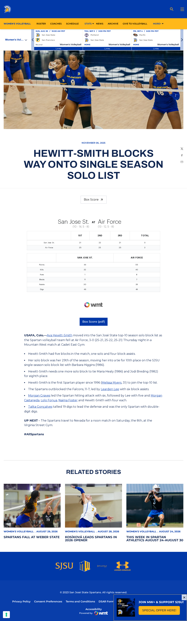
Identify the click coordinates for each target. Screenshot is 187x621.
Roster (41, 23)
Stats (88, 23)
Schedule (72, 23)
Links (58, 48)
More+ (157, 23)
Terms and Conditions (80, 601)
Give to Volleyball (135, 23)
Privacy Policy (21, 601)
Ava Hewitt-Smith (59, 335)
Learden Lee (110, 389)
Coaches (56, 23)
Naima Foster (68, 400)
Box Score (91, 199)
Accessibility (93, 609)
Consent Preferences (48, 601)
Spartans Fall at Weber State (32, 537)
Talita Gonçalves (40, 406)
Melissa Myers (111, 382)
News (99, 23)
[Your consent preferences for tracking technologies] (6, 614)
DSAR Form (106, 601)
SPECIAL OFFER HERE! (161, 611)
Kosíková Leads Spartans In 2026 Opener (91, 538)
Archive (113, 23)
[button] (32, 39)
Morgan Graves (39, 395)
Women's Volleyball (19, 531)
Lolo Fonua (49, 400)
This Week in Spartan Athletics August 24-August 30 (154, 538)
